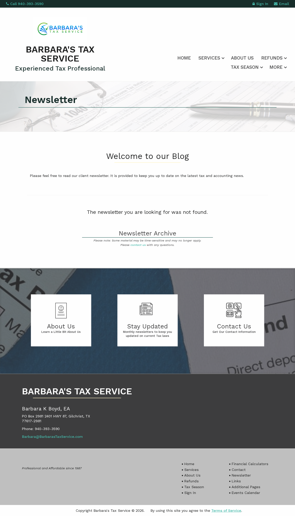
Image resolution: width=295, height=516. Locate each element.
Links (236, 481)
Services (209, 58)
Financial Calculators (250, 464)
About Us (242, 58)
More (276, 67)
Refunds (272, 58)
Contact (239, 470)
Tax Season (245, 67)
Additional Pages (246, 487)
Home (184, 58)
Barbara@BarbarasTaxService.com (52, 436)
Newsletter (241, 475)
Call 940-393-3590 (27, 4)
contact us (138, 244)
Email (284, 4)
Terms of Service (226, 510)
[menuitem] (184, 57)
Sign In (262, 4)
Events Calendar (246, 493)
